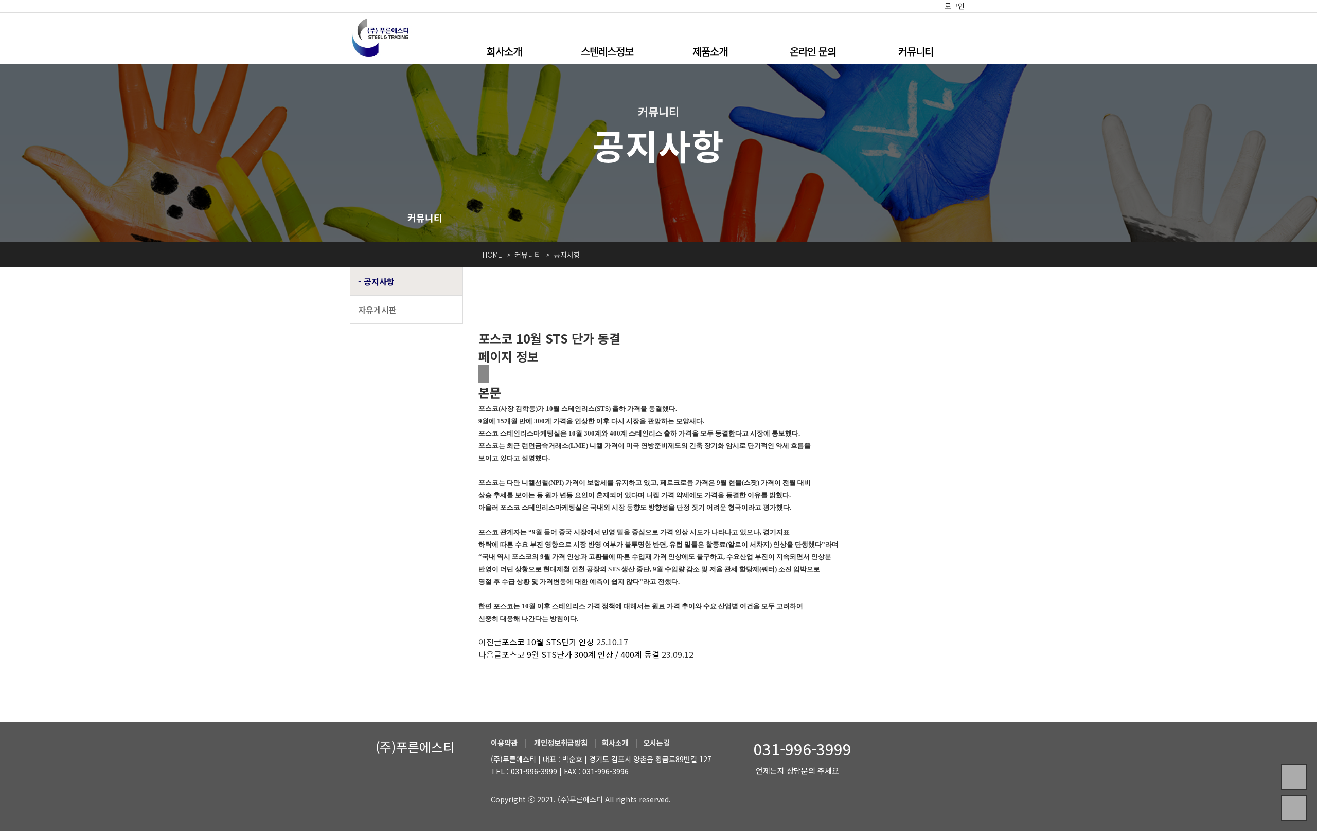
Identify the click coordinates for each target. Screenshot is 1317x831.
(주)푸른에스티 (415, 746)
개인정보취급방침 (561, 742)
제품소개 (709, 51)
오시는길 (656, 742)
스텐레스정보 (607, 51)
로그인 (955, 6)
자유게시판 (377, 309)
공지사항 (379, 281)
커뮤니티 (915, 51)
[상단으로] (1294, 808)
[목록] (483, 374)
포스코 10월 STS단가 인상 (548, 642)
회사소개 (504, 51)
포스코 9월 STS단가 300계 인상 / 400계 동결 (581, 654)
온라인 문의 (813, 51)
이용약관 (504, 742)
